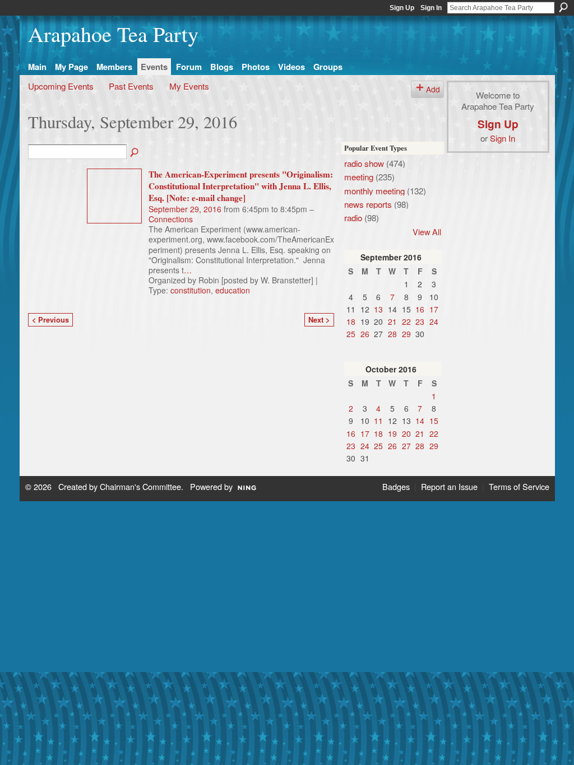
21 (392, 321)
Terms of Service (519, 486)
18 (350, 321)
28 (392, 333)
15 (433, 420)
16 (419, 309)
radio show (364, 163)
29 (406, 333)
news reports (368, 204)
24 (433, 321)
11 (378, 420)
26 (364, 333)
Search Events (135, 153)
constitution (190, 290)
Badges (396, 486)
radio (353, 217)
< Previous (50, 320)
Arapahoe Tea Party (113, 34)
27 (406, 445)
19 (392, 433)
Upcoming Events (61, 86)
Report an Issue (449, 486)
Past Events (131, 86)
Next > (319, 320)
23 (419, 321)
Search (563, 7)
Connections (171, 219)
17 (433, 309)
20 (406, 433)
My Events (189, 86)
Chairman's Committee (140, 486)
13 (378, 309)
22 (406, 321)
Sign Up (402, 8)
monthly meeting (374, 190)
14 (419, 420)
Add (433, 89)
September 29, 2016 (185, 208)
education (232, 290)
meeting (358, 176)
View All (427, 231)
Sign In (431, 8)
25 (350, 333)
